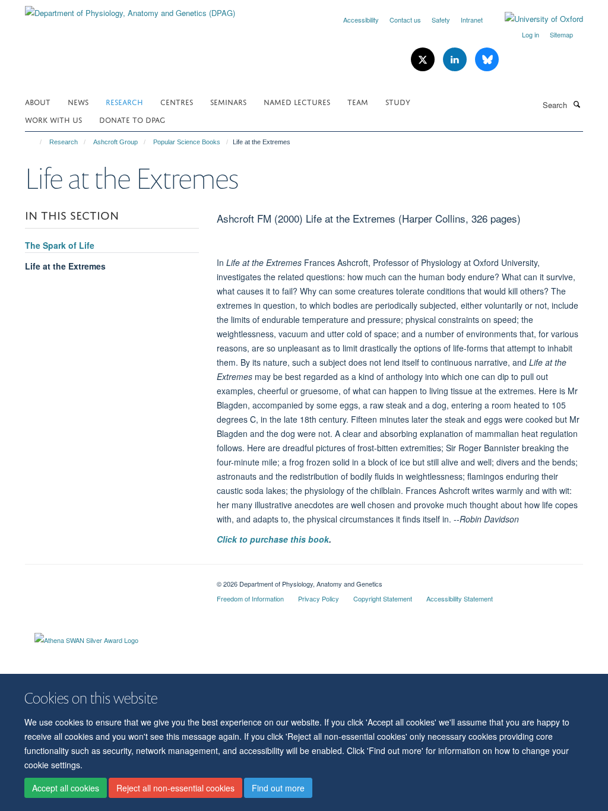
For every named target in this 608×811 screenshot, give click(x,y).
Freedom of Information (250, 598)
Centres (176, 101)
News (78, 101)
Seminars (228, 101)
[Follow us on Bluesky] (487, 59)
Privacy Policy (318, 598)
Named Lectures (297, 101)
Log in (530, 34)
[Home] (35, 141)
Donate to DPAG (132, 119)
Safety (441, 19)
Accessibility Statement (459, 598)
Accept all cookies (65, 788)
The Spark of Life (59, 245)
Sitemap (561, 34)
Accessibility (361, 19)
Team (357, 101)
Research (124, 101)
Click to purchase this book (273, 539)
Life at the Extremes (65, 266)
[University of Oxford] (535, 19)
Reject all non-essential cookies (175, 788)
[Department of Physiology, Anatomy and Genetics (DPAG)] (130, 8)
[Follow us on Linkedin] (456, 59)
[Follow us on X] (424, 59)
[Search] (576, 103)
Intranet (472, 19)
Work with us (53, 119)
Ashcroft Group (115, 141)
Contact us (405, 19)
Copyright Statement (382, 598)
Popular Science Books (186, 141)
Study (397, 101)
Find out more (278, 788)
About (37, 101)
